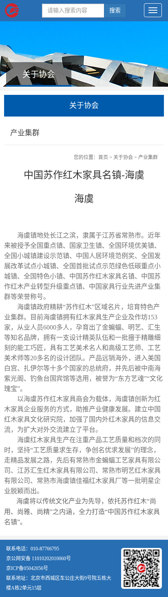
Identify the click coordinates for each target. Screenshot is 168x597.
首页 (103, 157)
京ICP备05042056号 (27, 568)
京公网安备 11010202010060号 (38, 558)
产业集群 (148, 157)
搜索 (115, 10)
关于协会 (123, 157)
